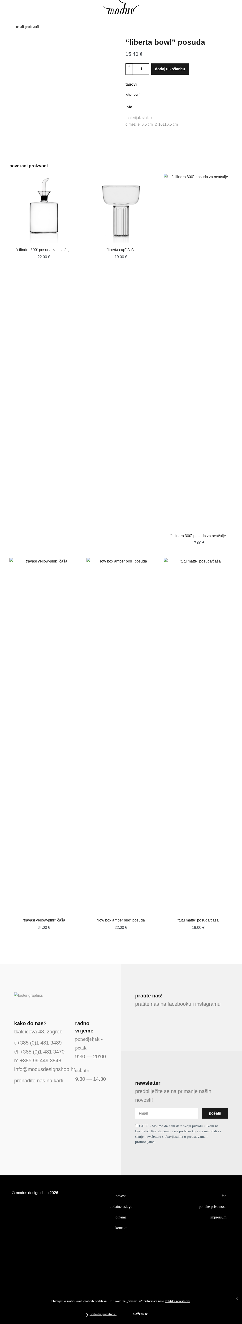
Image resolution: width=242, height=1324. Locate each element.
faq (224, 1196)
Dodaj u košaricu (170, 69)
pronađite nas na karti (38, 1081)
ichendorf (132, 94)
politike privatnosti (212, 1206)
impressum (218, 1217)
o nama (121, 1217)
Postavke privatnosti (103, 1314)
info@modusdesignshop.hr (44, 1069)
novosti (121, 1196)
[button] (10, 7)
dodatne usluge (121, 1206)
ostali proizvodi (27, 27)
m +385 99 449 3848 (37, 1060)
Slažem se (140, 1314)
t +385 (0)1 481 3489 (38, 1043)
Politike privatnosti (177, 1301)
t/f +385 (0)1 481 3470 (39, 1052)
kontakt (120, 1228)
